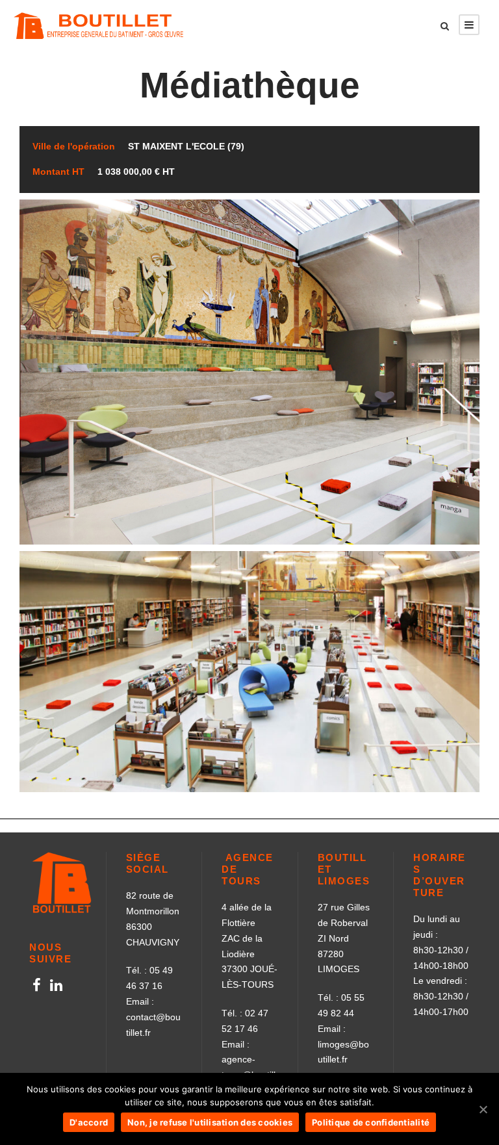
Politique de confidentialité (370, 1122)
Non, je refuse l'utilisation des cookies (209, 1122)
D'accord (89, 1122)
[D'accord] (482, 1109)
